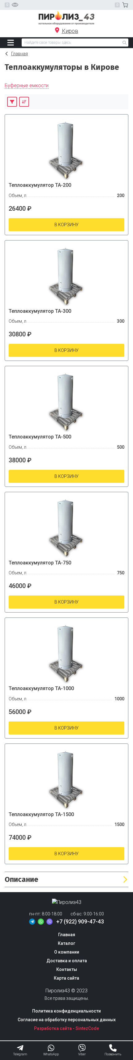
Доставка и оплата (66, 960)
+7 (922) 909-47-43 (80, 921)
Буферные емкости (27, 85)
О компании (66, 952)
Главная (19, 53)
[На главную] (66, 17)
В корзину (66, 224)
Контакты (66, 969)
